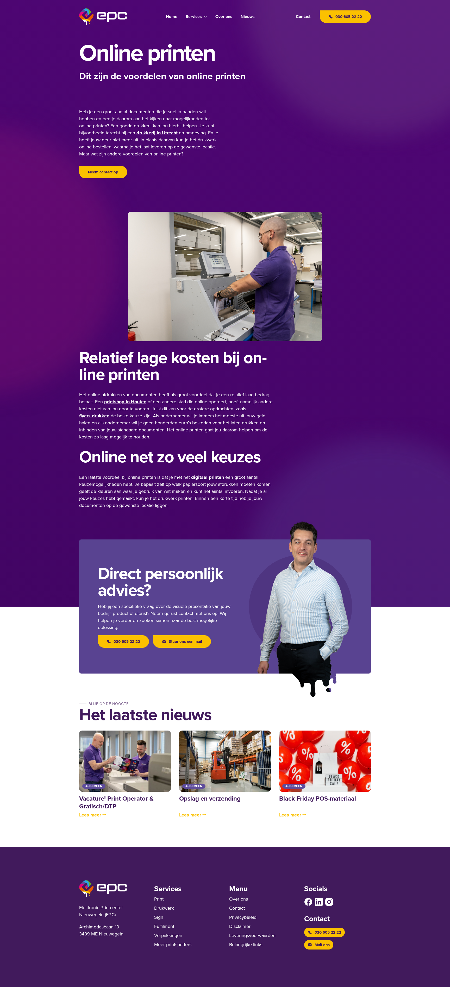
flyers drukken (94, 416)
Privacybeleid (243, 917)
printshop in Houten (125, 402)
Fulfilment (164, 926)
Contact (303, 16)
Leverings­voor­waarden (252, 935)
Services (194, 16)
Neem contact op (103, 172)
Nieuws (248, 16)
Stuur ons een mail (185, 641)
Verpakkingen (168, 935)
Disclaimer (240, 926)
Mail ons (322, 944)
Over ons (223, 16)
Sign (158, 917)
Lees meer (90, 815)
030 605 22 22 (127, 641)
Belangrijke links (245, 944)
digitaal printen (207, 477)
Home (171, 16)
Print (159, 899)
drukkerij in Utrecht (157, 133)
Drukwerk (164, 908)
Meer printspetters (172, 944)
